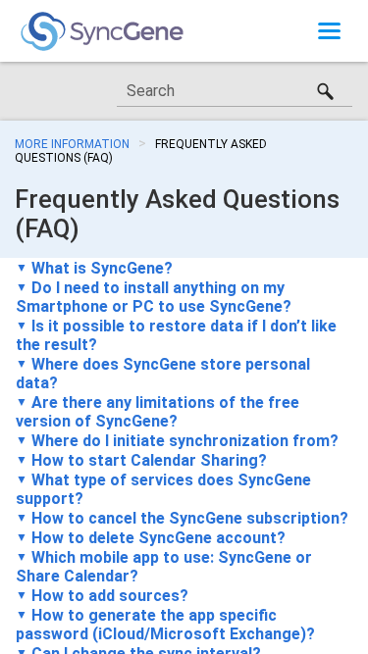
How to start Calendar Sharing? (149, 460)
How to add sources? (109, 595)
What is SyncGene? (102, 268)
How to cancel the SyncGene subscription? (189, 518)
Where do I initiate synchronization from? (185, 440)
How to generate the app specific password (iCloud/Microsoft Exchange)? (165, 624)
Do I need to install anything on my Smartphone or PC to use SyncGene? (153, 297)
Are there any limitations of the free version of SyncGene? (157, 411)
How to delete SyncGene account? (158, 537)
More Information (72, 144)
